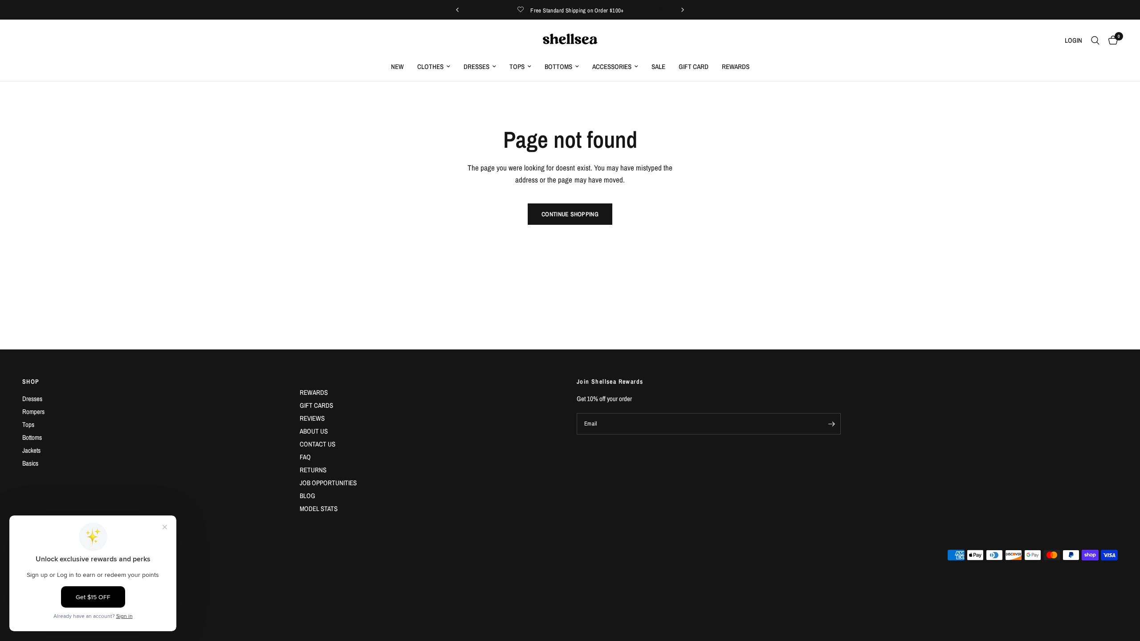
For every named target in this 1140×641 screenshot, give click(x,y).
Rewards (735, 66)
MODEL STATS (319, 508)
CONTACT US (317, 444)
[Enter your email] (832, 423)
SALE (658, 66)
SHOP (31, 381)
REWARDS (314, 392)
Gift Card (693, 66)
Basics (30, 463)
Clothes (430, 66)
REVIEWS (312, 418)
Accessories (611, 66)
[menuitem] (397, 67)
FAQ (305, 457)
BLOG (307, 495)
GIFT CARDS (316, 405)
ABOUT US (314, 431)
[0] (1111, 40)
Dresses (476, 66)
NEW (397, 66)
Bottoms (558, 66)
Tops (517, 66)
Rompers (33, 411)
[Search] (1095, 40)
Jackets (31, 450)
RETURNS (313, 470)
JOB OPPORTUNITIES (328, 482)
